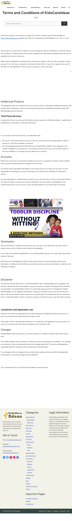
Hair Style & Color (31, 456)
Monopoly (30, 447)
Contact (63, 7)
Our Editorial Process (32, 498)
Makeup (28, 478)
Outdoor (28, 483)
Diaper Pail (30, 422)
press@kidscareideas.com (14, 440)
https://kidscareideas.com (10, 38)
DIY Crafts (29, 439)
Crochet (28, 433)
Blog (68, 511)
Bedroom (29, 464)
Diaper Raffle (29, 436)
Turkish (28, 489)
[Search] (64, 23)
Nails (27, 481)
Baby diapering (35, 7)
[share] (60, 209)
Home (36, 17)
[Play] (45, 202)
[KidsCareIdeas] (6, 2)
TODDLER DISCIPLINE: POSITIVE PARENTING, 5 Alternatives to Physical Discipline (35, 210)
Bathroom (30, 461)
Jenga (29, 445)
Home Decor (10, 7)
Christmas (29, 431)
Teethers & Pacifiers (31, 486)
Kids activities (30, 475)
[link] (11, 209)
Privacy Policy (42, 511)
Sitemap (28, 501)
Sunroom (29, 472)
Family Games (22, 7)
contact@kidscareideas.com (11, 453)
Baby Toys (47, 7)
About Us (55, 7)
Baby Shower (29, 425)
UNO (28, 450)
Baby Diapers (31, 420)
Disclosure (63, 511)
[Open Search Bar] (69, 7)
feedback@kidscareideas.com (11, 446)
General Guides (30, 453)
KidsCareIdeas (16, 511)
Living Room (30, 470)
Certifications (29, 504)
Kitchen (29, 467)
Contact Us (56, 511)
